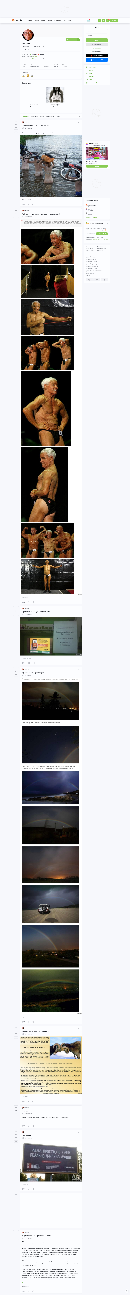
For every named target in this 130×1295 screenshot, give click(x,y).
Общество (25, 1096)
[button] (39, 66)
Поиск (58, 116)
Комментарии (50, 116)
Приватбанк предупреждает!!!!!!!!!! (36, 612)
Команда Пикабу (90, 250)
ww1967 (26, 122)
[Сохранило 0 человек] (29, 663)
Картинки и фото (26, 199)
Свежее (43, 20)
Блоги (64, 20)
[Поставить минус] (16, 127)
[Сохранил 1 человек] (28, 204)
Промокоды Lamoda (91, 257)
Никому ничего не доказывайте (35, 1031)
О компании (100, 250)
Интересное (25, 597)
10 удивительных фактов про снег (36, 1236)
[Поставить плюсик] (16, 121)
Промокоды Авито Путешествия (94, 270)
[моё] (42, 116)
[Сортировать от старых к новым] (79, 116)
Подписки (49, 20)
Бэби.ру (88, 275)
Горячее (30, 20)
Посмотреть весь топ (91, 217)
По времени (25, 116)
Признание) (27, 1135)
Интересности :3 (26, 658)
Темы (69, 20)
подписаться (102, 233)
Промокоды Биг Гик (91, 256)
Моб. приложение (90, 252)
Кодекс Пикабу (89, 248)
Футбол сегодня (90, 273)
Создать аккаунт (96, 44)
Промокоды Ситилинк (91, 268)
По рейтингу (34, 116)
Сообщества (57, 20)
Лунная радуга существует (33, 673)
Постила (88, 271)
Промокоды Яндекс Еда (92, 266)
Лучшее (37, 20)
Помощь (88, 246)
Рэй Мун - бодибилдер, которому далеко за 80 (41, 214)
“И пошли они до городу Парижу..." (36, 125)
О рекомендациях (101, 248)
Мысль (25, 1111)
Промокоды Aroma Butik (92, 263)
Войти (114, 20)
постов (34, 56)
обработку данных (97, 239)
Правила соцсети (101, 246)
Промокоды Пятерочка (92, 261)
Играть (97, 166)
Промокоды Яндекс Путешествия (94, 264)
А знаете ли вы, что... (32, 104)
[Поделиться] (33, 204)
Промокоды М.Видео (91, 259)
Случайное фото (55, 104)
